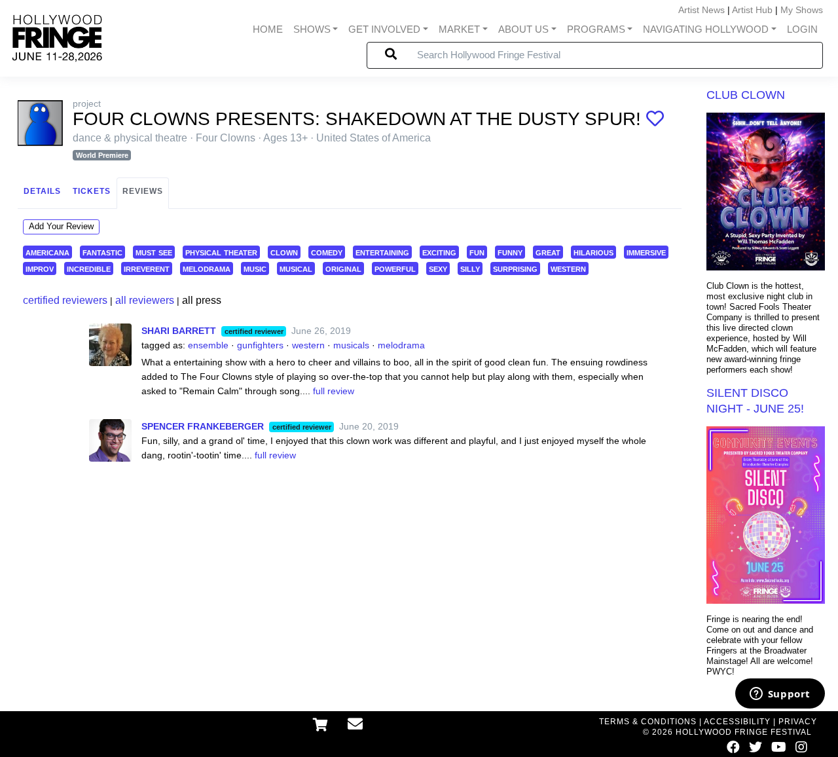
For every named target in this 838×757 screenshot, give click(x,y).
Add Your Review (61, 226)
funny (510, 251)
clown (284, 251)
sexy (438, 268)
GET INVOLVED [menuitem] (384, 29)
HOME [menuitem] (268, 29)
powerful (395, 268)
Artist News (701, 10)
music (255, 268)
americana (47, 251)
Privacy (797, 721)
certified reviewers (65, 300)
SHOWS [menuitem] (312, 29)
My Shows (801, 10)
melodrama (206, 268)
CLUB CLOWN (745, 95)
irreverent (147, 268)
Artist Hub (752, 10)
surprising (515, 268)
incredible (89, 268)
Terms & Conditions (648, 721)
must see (154, 251)
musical (296, 268)
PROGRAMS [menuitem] (596, 29)
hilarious (593, 251)
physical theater (221, 251)
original (343, 268)
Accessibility (737, 721)
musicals (351, 345)
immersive (646, 251)
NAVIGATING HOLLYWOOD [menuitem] (706, 29)
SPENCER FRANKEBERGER (202, 426)
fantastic (102, 251)
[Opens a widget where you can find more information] (780, 694)
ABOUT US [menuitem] (523, 29)
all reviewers (144, 300)
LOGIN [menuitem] (802, 29)
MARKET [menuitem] (459, 29)
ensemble (208, 345)
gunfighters (260, 345)
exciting (439, 251)
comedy (326, 251)
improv (40, 268)
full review (333, 391)
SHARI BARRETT (178, 330)
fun (476, 251)
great (548, 251)
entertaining (382, 251)
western (568, 268)
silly (470, 268)
